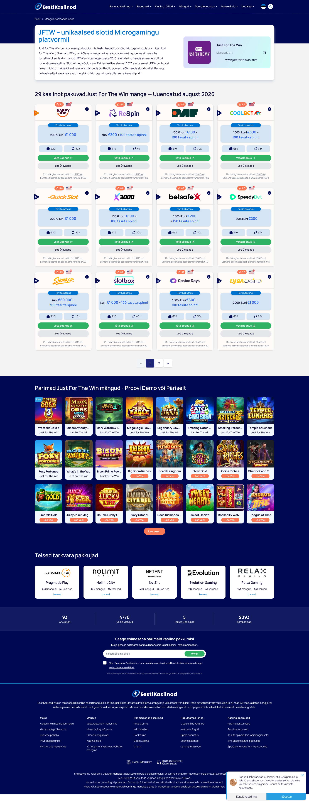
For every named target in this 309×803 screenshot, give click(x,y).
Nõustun (286, 796)
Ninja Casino (141, 723)
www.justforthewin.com (241, 60)
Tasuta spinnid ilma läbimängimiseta (248, 735)
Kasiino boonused (239, 717)
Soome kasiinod (189, 740)
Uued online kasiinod (192, 723)
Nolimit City (106, 582)
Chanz (137, 746)
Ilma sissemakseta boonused (244, 740)
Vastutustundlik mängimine (102, 723)
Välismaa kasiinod (191, 746)
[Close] (302, 775)
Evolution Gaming (203, 582)
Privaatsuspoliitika (50, 740)
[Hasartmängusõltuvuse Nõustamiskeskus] (169, 762)
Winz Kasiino (141, 729)
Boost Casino (141, 740)
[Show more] (63, 112)
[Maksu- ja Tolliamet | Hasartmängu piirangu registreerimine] (139, 762)
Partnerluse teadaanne (53, 746)
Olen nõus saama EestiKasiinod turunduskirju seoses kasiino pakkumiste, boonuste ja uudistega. (156, 663)
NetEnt (154, 582)
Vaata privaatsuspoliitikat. (121, 667)
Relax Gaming (252, 582)
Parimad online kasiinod (148, 717)
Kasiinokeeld (94, 740)
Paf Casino (140, 735)
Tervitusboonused (238, 729)
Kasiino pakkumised (239, 723)
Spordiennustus (189, 735)
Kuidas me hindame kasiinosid (57, 723)
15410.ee (78, 174)
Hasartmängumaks (97, 735)
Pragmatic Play (57, 582)
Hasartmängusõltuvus (99, 729)
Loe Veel (141, 476)
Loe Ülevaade (72, 166)
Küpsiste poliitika (49, 735)
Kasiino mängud (190, 729)
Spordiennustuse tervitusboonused (247, 746)
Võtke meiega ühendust (53, 729)
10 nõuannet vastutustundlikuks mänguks (104, 748)
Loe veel (57, 594)
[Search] (270, 6)
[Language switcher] (263, 6)
